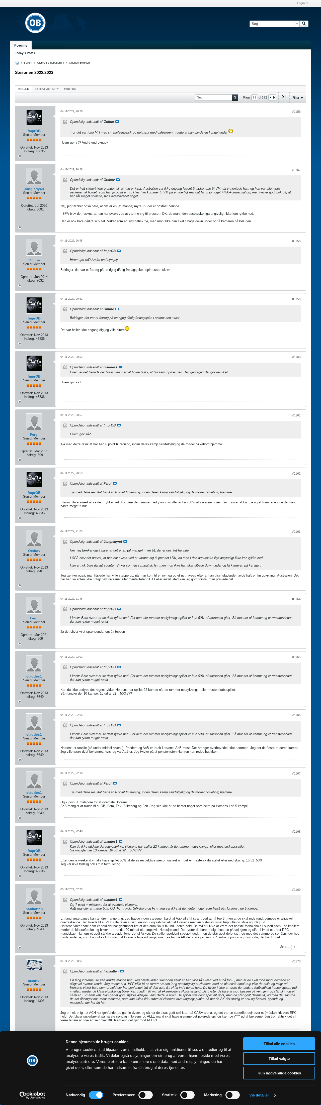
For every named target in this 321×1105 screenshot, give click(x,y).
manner (34, 980)
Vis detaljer (259, 1095)
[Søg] (303, 24)
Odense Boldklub (79, 62)
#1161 (296, 415)
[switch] (145, 1095)
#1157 (296, 170)
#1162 (296, 473)
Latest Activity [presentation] (47, 88)
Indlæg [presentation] (23, 88)
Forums (20, 45)
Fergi (34, 434)
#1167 (296, 773)
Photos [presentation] (70, 88)
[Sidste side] (284, 98)
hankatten (34, 909)
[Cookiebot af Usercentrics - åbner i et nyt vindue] (32, 1095)
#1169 (296, 890)
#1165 (296, 657)
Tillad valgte (279, 1058)
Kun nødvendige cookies (279, 1073)
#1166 (296, 715)
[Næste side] (274, 97)
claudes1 (34, 676)
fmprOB (34, 131)
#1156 (296, 112)
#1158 (296, 241)
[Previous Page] (270, 97)
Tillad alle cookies (279, 1044)
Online (34, 260)
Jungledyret (34, 189)
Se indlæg (117, 121)
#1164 (296, 599)
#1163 (296, 531)
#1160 (296, 357)
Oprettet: (26, 147)
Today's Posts (25, 53)
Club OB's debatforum (50, 62)
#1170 (296, 961)
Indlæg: (29, 151)
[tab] (23, 88)
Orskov (34, 551)
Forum (28, 62)
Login (301, 3)
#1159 (296, 299)
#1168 (296, 831)
